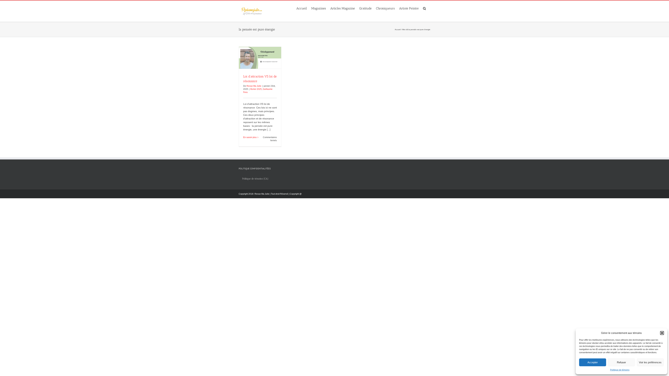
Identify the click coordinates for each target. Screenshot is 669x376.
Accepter (592, 362)
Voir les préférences (650, 362)
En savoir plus (250, 137)
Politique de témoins (619, 370)
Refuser (621, 362)
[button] (662, 333)
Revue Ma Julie (254, 86)
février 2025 (256, 89)
